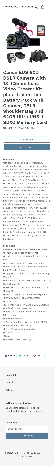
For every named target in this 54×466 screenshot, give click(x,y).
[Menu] (49, 7)
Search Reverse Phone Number (26, 453)
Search (10, 382)
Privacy (10, 390)
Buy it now (27, 147)
